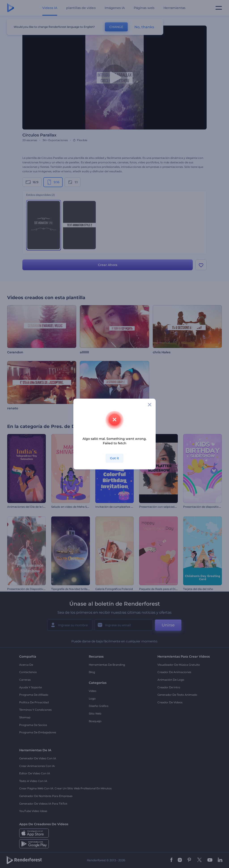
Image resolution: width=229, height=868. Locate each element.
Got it (114, 458)
